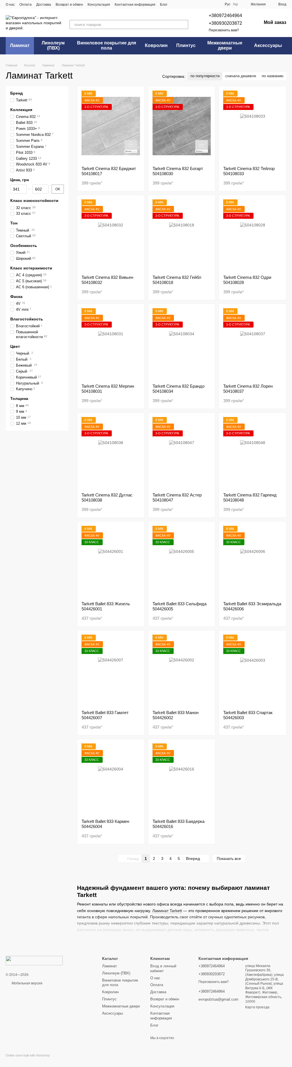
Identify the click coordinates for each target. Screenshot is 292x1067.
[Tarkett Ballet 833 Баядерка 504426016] (182, 779)
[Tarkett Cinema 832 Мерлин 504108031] (111, 343)
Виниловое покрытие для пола (106, 45)
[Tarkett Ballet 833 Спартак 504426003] (252, 670)
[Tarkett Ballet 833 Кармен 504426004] (111, 779)
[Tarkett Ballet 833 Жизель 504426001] (111, 561)
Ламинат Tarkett (167, 910)
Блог (163, 5)
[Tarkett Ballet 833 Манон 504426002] (182, 670)
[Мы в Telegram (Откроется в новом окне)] (182, 4)
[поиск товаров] (183, 24)
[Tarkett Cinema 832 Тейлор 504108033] (252, 126)
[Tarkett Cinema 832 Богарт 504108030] (182, 126)
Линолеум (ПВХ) (53, 45)
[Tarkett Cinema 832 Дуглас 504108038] (111, 452)
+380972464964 (225, 15)
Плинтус (186, 45)
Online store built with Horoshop (28, 1055)
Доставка (43, 5)
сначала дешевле (240, 76)
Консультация (99, 5)
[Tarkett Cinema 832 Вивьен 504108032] (111, 235)
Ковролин (156, 45)
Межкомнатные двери (224, 45)
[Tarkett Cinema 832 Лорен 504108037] (252, 343)
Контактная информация (135, 5)
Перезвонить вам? (224, 30)
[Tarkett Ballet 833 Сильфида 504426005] (182, 561)
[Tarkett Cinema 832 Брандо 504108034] (182, 343)
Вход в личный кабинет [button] (163, 968)
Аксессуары (268, 45)
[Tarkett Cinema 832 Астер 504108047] (182, 452)
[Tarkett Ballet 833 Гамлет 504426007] (111, 670)
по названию (272, 76)
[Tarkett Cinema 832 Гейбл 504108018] (182, 235)
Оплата (25, 5)
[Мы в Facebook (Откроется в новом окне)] (175, 4)
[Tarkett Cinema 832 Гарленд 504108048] (252, 452)
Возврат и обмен (69, 5)
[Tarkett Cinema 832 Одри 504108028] (252, 235)
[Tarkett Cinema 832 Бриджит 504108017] (111, 126)
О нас (10, 5)
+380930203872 (225, 23)
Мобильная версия (26, 983)
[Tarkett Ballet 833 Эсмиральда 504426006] (252, 561)
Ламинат (20, 45)
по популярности (205, 76)
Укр (235, 4)
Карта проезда (257, 1007)
